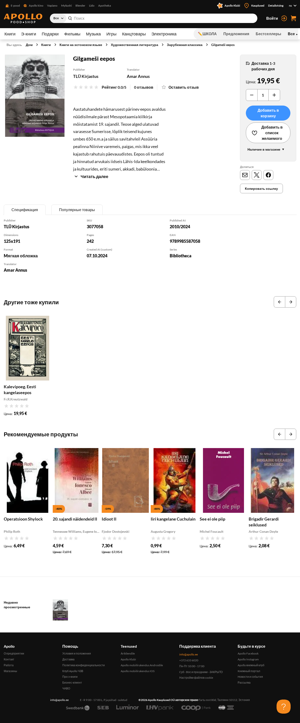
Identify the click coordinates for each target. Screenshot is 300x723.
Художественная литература (134, 45)
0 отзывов (143, 87)
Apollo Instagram (248, 659)
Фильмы (72, 33)
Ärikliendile (128, 653)
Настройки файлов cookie (196, 677)
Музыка (93, 33)
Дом (29, 45)
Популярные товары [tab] (77, 209)
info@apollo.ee (188, 654)
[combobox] (153, 18)
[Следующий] (290, 302)
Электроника (163, 33)
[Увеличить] (274, 95)
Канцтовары (134, 33)
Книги (9, 33)
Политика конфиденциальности (83, 665)
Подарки (50, 33)
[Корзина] (293, 18)
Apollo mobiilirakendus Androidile (142, 665)
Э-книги (28, 33)
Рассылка (244, 682)
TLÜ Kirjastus (85, 76)
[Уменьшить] (251, 95)
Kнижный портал (249, 671)
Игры (111, 33)
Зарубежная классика (184, 45)
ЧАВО (66, 688)
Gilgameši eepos (223, 45)
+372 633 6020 (188, 660)
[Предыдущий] (279, 302)
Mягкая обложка (21, 255)
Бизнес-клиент (72, 682)
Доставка (68, 659)
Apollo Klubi (128, 659)
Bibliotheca (180, 255)
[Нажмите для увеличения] (35, 96)
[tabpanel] (150, 252)
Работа (9, 665)
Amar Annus (138, 76)
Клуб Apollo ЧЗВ (72, 671)
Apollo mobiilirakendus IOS (137, 671)
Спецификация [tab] (24, 209)
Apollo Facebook (248, 653)
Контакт (9, 659)
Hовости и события (250, 676)
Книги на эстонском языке (81, 45)
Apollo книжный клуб (251, 665)
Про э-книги (70, 676)
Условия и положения (76, 653)
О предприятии (14, 653)
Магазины (10, 671)
